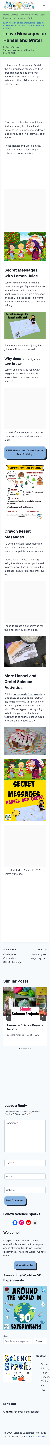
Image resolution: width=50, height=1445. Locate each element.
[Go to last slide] (8, 1017)
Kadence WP (38, 1436)
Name (10, 1163)
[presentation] (25, 1001)
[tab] (19, 1048)
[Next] (42, 1017)
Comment (12, 1123)
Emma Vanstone (13, 47)
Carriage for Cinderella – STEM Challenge (12, 956)
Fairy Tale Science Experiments (19, 23)
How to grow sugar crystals (39, 954)
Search (7, 1336)
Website (10, 1190)
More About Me (24, 1265)
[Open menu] (44, 5)
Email (10, 1176)
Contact (45, 1364)
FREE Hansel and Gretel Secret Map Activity (24, 452)
